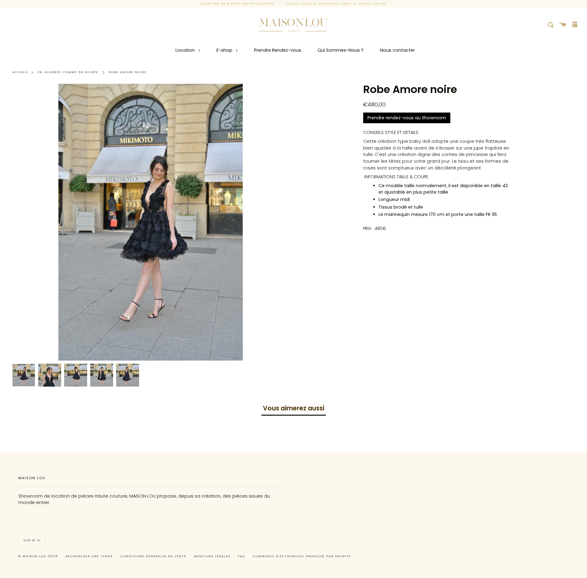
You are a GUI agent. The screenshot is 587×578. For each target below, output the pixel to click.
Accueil (20, 72)
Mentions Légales (212, 556)
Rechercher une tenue (89, 556)
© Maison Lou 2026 (38, 556)
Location (185, 50)
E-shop (225, 50)
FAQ (241, 556)
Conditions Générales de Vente (153, 556)
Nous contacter (397, 50)
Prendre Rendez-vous (277, 50)
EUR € (29, 540)
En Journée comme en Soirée (68, 72)
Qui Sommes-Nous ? (341, 50)
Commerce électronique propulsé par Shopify (302, 556)
